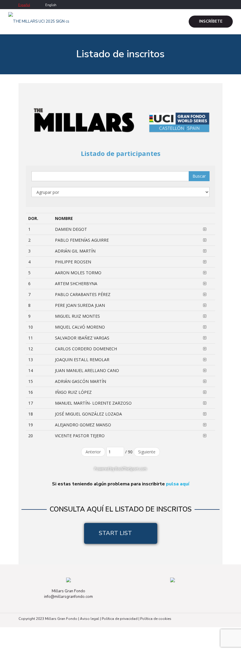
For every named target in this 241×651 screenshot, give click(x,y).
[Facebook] (222, 4)
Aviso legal (89, 618)
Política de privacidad (120, 618)
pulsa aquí (177, 484)
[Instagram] (230, 4)
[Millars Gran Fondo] (38, 21)
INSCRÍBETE (210, 21)
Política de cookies (155, 618)
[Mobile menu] (172, 22)
